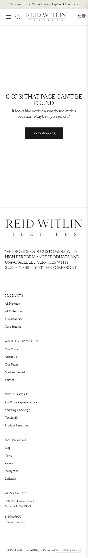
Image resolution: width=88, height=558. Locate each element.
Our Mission (13, 349)
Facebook (11, 463)
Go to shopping (44, 133)
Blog (8, 448)
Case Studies (13, 327)
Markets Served (15, 372)
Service (9, 380)
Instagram (11, 471)
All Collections (14, 311)
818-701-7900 (13, 517)
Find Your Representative (21, 402)
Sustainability (13, 319)
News (8, 456)
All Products (13, 304)
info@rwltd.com (15, 522)
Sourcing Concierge (17, 410)
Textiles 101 (11, 418)
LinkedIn (10, 479)
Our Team (11, 364)
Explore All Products (65, 4)
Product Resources (17, 425)
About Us (11, 357)
